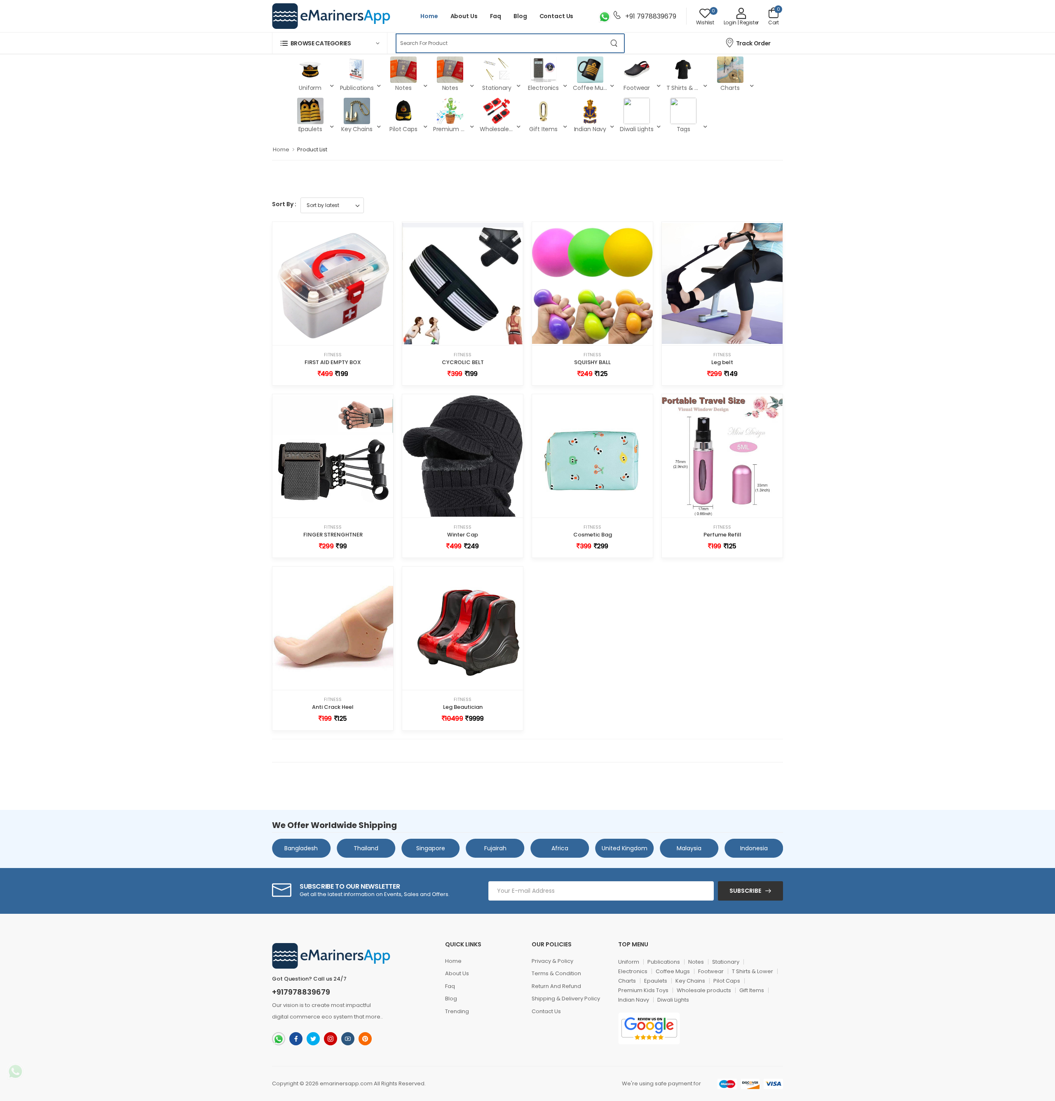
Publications (663, 962)
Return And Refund (556, 986)
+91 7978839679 (650, 16)
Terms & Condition (556, 973)
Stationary (725, 962)
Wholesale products (704, 990)
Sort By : (284, 204)
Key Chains (690, 980)
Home (429, 16)
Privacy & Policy (552, 961)
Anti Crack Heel (333, 707)
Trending (457, 1011)
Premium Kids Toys (643, 990)
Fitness (333, 355)
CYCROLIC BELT (463, 362)
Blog (520, 16)
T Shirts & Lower (752, 971)
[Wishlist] (325, 335)
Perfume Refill (722, 535)
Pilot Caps (726, 980)
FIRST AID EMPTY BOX (333, 362)
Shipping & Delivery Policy (566, 998)
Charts (627, 980)
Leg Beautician (463, 707)
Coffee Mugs (673, 971)
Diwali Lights (673, 999)
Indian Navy (633, 999)
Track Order (753, 43)
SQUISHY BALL (592, 362)
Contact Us (556, 16)
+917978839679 (301, 992)
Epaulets (655, 980)
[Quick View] (340, 335)
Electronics (632, 971)
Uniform (628, 962)
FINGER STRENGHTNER (333, 535)
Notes (696, 962)
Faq (496, 16)
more (373, 1017)
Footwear (711, 971)
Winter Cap (462, 535)
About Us (464, 16)
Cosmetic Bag (592, 535)
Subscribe (745, 891)
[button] (329, 43)
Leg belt (722, 362)
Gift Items (751, 990)
